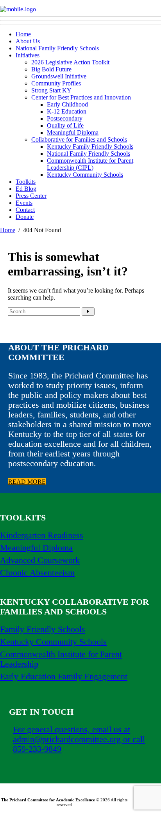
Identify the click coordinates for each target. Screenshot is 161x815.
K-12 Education (66, 111)
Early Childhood (67, 104)
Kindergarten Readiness (41, 535)
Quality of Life (65, 125)
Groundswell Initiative (58, 76)
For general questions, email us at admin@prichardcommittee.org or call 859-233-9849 (79, 739)
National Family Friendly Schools (57, 48)
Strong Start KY (51, 90)
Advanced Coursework (40, 560)
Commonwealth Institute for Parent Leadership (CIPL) (90, 164)
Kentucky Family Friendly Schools (90, 146)
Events (24, 202)
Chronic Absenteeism (37, 572)
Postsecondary (64, 118)
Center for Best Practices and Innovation (81, 97)
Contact (25, 209)
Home (23, 34)
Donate (25, 216)
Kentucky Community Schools (85, 174)
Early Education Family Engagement (63, 676)
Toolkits (26, 181)
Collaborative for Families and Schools (79, 139)
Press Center (31, 195)
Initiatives (27, 55)
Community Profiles (56, 83)
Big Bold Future (51, 69)
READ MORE (27, 481)
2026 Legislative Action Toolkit (70, 62)
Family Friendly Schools (42, 629)
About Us (28, 41)
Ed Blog (26, 188)
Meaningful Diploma (72, 132)
